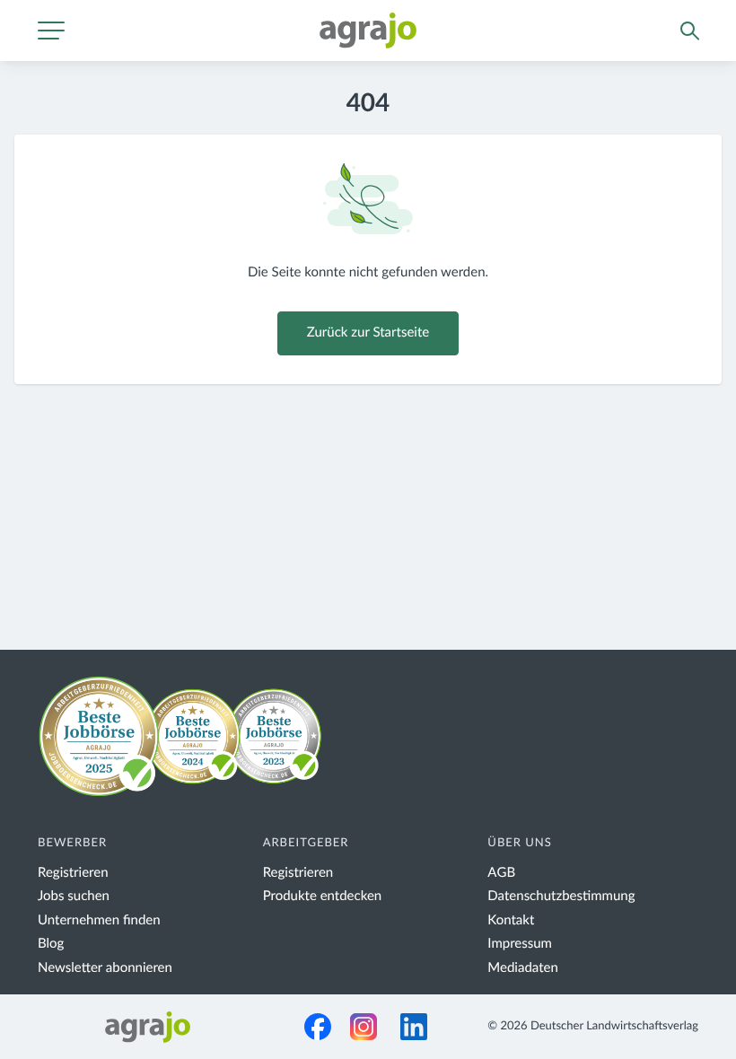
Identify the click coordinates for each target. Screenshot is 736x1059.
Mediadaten (522, 968)
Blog (51, 943)
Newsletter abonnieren (105, 968)
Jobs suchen (74, 896)
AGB (501, 873)
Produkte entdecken (322, 896)
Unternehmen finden (99, 920)
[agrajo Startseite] (368, 30)
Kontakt (510, 920)
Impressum (519, 943)
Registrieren (73, 873)
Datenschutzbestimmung (561, 896)
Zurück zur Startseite (368, 332)
